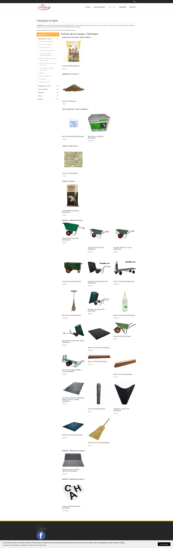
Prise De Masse (44, 47)
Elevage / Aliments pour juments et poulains (48, 59)
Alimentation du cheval (44, 39)
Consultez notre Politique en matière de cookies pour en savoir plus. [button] (24, 545)
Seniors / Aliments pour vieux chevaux (47, 64)
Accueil (88, 7)
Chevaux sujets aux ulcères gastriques (46, 69)
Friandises (41, 92)
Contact (132, 7)
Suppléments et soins (44, 86)
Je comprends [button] (164, 544)
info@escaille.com (41, 530)
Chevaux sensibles (45, 76)
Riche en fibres (44, 82)
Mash (41, 73)
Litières (40, 96)
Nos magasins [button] (99, 7)
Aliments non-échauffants (47, 50)
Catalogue (112, 7)
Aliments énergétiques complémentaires (45, 54)
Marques (122, 7)
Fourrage (43, 79)
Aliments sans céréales (46, 41)
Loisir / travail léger (45, 44)
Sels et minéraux (43, 89)
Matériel (40, 99)
